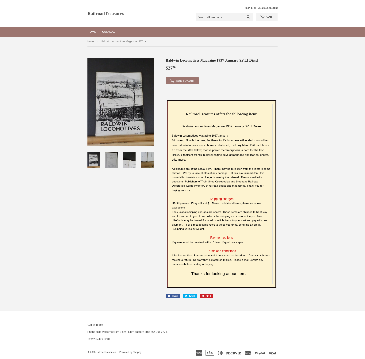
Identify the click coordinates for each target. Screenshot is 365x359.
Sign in (248, 8)
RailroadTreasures (105, 13)
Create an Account (268, 8)
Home (91, 31)
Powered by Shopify (130, 352)
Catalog (108, 31)
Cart (270, 16)
